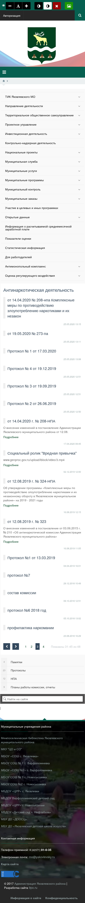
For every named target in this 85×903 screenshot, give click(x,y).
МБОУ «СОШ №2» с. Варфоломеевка (26, 770)
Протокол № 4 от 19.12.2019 (31, 368)
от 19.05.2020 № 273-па (27, 333)
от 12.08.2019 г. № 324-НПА (31, 481)
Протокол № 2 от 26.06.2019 (31, 403)
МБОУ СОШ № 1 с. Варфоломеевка (25, 763)
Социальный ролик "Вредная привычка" (42, 453)
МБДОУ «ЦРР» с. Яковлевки (20, 791)
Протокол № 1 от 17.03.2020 (31, 351)
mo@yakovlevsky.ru (42, 857)
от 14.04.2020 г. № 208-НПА (31, 421)
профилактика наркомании (30, 627)
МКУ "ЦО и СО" (11, 749)
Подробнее (11, 437)
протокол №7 (18, 575)
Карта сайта (10, 864)
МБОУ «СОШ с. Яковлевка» (20, 756)
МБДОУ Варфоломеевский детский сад (27, 798)
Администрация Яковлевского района (40, 883)
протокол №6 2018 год (26, 610)
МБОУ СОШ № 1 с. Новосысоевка (24, 777)
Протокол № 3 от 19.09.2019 (31, 385)
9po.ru (33, 888)
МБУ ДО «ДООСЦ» (14, 819)
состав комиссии (21, 592)
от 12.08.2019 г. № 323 (26, 521)
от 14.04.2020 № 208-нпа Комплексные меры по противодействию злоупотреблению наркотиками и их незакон (40, 307)
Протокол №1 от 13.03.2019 (31, 557)
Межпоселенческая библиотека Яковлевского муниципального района (32, 740)
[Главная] (3, 81)
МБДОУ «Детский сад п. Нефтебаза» (26, 812)
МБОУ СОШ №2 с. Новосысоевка (23, 784)
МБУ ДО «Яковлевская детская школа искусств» (33, 826)
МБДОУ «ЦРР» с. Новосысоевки (23, 805)
